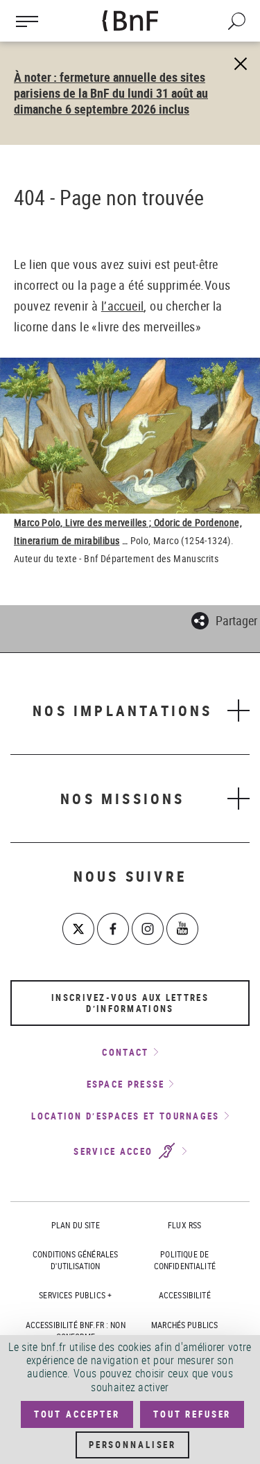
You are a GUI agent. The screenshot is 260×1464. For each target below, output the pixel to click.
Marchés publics (184, 1324)
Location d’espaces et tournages (125, 1116)
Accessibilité (185, 1294)
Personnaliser (132, 1444)
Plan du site (75, 1224)
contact (125, 1052)
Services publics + (75, 1294)
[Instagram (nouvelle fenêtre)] (148, 929)
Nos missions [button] (122, 798)
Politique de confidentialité (185, 1259)
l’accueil (122, 305)
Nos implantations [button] (122, 710)
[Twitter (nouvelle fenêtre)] (78, 929)
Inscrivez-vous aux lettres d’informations (130, 1003)
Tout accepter (77, 1414)
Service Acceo (114, 1151)
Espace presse (126, 1084)
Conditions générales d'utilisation (75, 1259)
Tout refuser (192, 1414)
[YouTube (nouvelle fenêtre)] (182, 929)
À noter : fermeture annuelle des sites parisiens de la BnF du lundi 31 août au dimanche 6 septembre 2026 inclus (111, 93)
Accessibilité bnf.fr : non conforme (75, 1330)
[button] (224, 618)
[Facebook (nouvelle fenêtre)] (113, 929)
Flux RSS (184, 1224)
